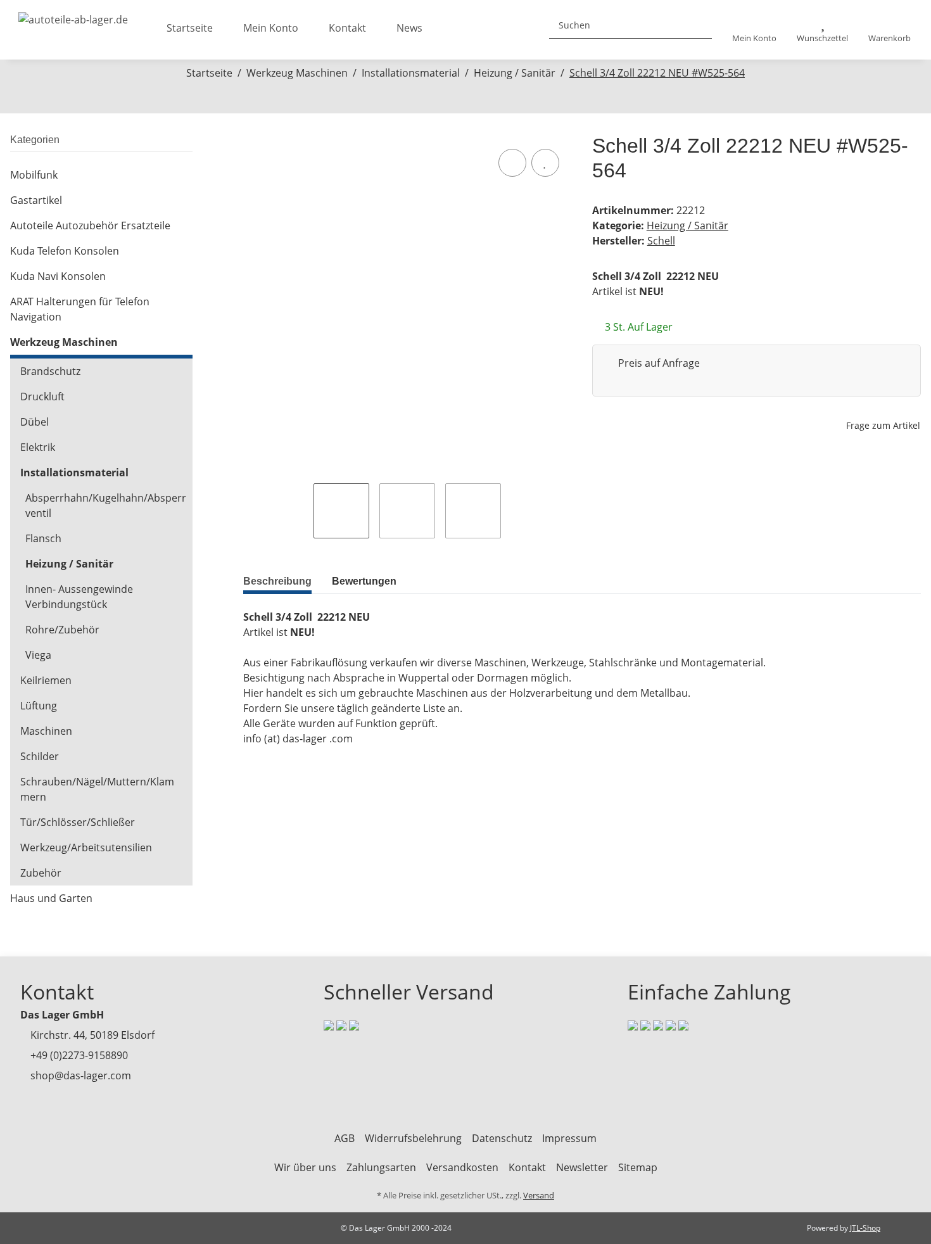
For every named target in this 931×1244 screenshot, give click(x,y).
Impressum (569, 1138)
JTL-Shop (865, 1227)
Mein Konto (270, 28)
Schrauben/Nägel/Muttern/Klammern (97, 789)
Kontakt (347, 28)
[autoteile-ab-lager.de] (73, 16)
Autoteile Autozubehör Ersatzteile (90, 225)
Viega (38, 655)
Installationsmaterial (74, 472)
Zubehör (40, 873)
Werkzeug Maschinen (64, 342)
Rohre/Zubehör (62, 630)
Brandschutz (50, 371)
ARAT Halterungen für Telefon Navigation (79, 309)
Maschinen (46, 731)
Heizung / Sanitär (687, 225)
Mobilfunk (34, 175)
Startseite (190, 28)
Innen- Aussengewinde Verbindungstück (79, 596)
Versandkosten (462, 1167)
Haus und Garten (51, 898)
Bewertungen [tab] (364, 581)
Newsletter (582, 1167)
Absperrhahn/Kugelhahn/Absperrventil (105, 505)
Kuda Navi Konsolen (58, 276)
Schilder (39, 756)
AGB (344, 1138)
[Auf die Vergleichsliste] (512, 163)
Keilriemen (46, 680)
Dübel (34, 422)
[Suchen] (697, 25)
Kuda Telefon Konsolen (64, 251)
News (409, 28)
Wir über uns (305, 1167)
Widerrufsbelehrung (413, 1138)
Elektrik (37, 447)
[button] (754, 30)
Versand (538, 1195)
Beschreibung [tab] (277, 581)
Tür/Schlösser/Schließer (77, 822)
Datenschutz (502, 1138)
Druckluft (42, 396)
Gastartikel (36, 200)
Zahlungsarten (381, 1167)
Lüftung (38, 706)
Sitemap (637, 1167)
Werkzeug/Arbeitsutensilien (86, 847)
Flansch (43, 538)
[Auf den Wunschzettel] (545, 163)
